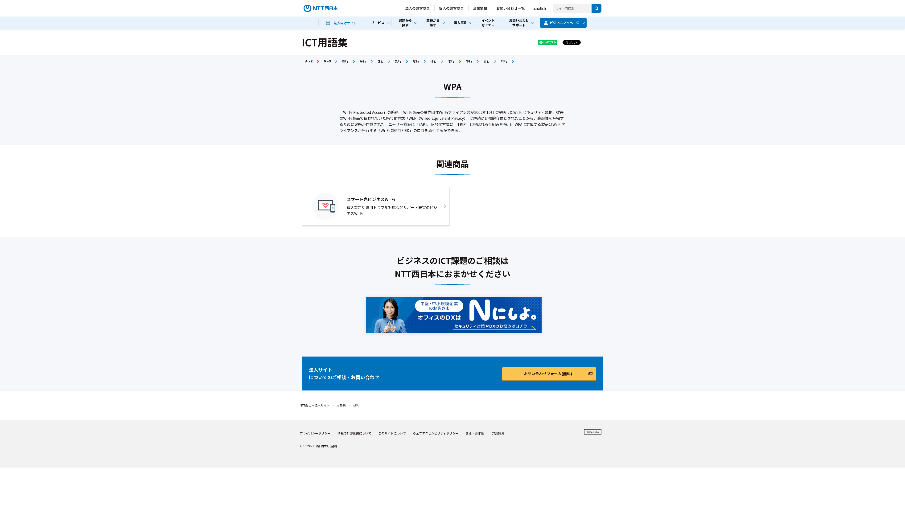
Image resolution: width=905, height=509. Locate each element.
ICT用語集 (497, 433)
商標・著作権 (474, 433)
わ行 (504, 61)
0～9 (327, 61)
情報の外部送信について (354, 433)
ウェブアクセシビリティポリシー (435, 433)
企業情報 (480, 8)
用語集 (341, 405)
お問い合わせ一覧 (510, 8)
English (540, 8)
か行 (363, 61)
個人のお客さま (451, 8)
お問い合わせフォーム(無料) (548, 373)
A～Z (309, 61)
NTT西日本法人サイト (315, 405)
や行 (469, 61)
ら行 (486, 61)
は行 (433, 61)
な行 (416, 61)
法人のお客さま (417, 8)
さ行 (380, 61)
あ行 (345, 61)
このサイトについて (392, 433)
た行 (398, 61)
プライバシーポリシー (315, 433)
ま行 (451, 61)
